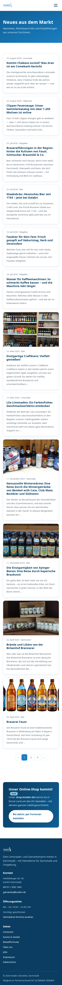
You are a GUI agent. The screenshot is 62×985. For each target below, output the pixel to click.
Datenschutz (9, 961)
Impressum (9, 957)
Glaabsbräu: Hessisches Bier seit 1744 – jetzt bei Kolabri (28, 195)
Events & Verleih (11, 936)
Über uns (7, 946)
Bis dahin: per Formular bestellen (27, 816)
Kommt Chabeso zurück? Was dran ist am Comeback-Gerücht (30, 64)
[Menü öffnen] (55, 5)
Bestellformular (11, 941)
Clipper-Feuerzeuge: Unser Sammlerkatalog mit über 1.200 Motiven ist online (28, 109)
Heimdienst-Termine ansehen (18, 916)
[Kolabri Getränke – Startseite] (8, 5)
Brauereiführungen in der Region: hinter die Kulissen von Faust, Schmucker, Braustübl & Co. (29, 151)
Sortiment (8, 931)
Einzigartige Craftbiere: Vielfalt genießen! (28, 357)
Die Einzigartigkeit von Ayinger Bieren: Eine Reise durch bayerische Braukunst (30, 571)
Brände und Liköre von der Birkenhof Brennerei (24, 646)
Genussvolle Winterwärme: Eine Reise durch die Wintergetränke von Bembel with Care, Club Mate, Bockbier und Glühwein (29, 488)
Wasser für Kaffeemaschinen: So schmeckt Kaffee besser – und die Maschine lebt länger (29, 282)
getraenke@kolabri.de (14, 892)
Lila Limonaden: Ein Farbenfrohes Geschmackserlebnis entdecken (29, 404)
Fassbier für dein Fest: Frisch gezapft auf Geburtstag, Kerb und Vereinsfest (29, 240)
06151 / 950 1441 (12, 886)
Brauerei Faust (16, 722)
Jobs (5, 951)
